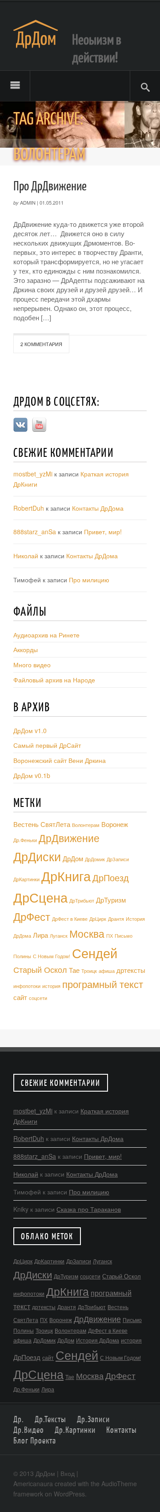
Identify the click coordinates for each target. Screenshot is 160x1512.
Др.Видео (28, 1429)
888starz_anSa (34, 531)
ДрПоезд (110, 877)
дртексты (130, 970)
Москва (86, 933)
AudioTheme (119, 1483)
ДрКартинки (26, 879)
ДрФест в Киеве (70, 918)
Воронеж (114, 824)
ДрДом (73, 858)
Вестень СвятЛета (41, 824)
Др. (18, 1419)
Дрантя (116, 918)
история (51, 986)
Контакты (121, 1429)
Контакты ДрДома (98, 508)
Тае (74, 970)
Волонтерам (86, 825)
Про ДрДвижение (50, 185)
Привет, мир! (103, 531)
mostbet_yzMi (32, 473)
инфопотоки (26, 986)
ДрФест (31, 916)
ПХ (109, 935)
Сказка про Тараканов (88, 1209)
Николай (25, 555)
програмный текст (102, 984)
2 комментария (41, 343)
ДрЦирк (97, 918)
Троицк (89, 971)
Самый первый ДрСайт (47, 745)
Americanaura (33, 1483)
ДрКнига (66, 876)
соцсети (38, 998)
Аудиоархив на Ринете (46, 634)
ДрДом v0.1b (31, 775)
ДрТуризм (111, 899)
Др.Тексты (50, 1419)
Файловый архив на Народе (54, 679)
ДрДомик (95, 859)
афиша (107, 971)
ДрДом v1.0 (30, 730)
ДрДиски (37, 856)
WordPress (69, 1493)
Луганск (59, 935)
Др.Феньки (25, 840)
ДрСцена (40, 896)
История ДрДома (97, 1340)
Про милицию (89, 579)
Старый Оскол (40, 969)
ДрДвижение (69, 837)
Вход (67, 1473)
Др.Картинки (75, 1429)
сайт (20, 997)
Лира (40, 934)
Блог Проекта (34, 1440)
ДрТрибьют (81, 900)
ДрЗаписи (118, 859)
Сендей (94, 952)
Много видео (32, 664)
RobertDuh (28, 508)
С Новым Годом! (51, 956)
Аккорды (25, 649)
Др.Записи (93, 1419)
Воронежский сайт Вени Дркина (59, 760)
